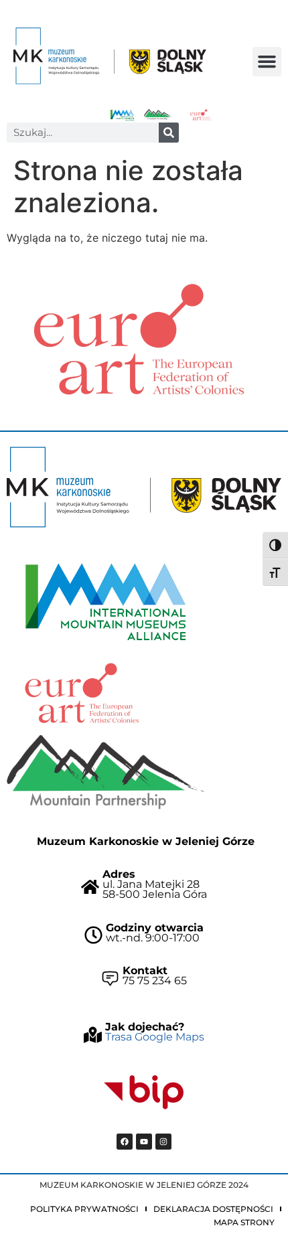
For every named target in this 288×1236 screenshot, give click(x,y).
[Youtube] (144, 1142)
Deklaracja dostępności (213, 1209)
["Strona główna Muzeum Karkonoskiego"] (144, 487)
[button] (267, 61)
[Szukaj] (169, 133)
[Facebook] (125, 1142)
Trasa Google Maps (154, 1036)
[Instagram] (163, 1142)
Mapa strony (244, 1222)
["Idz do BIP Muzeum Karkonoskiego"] (144, 1092)
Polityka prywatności (84, 1209)
